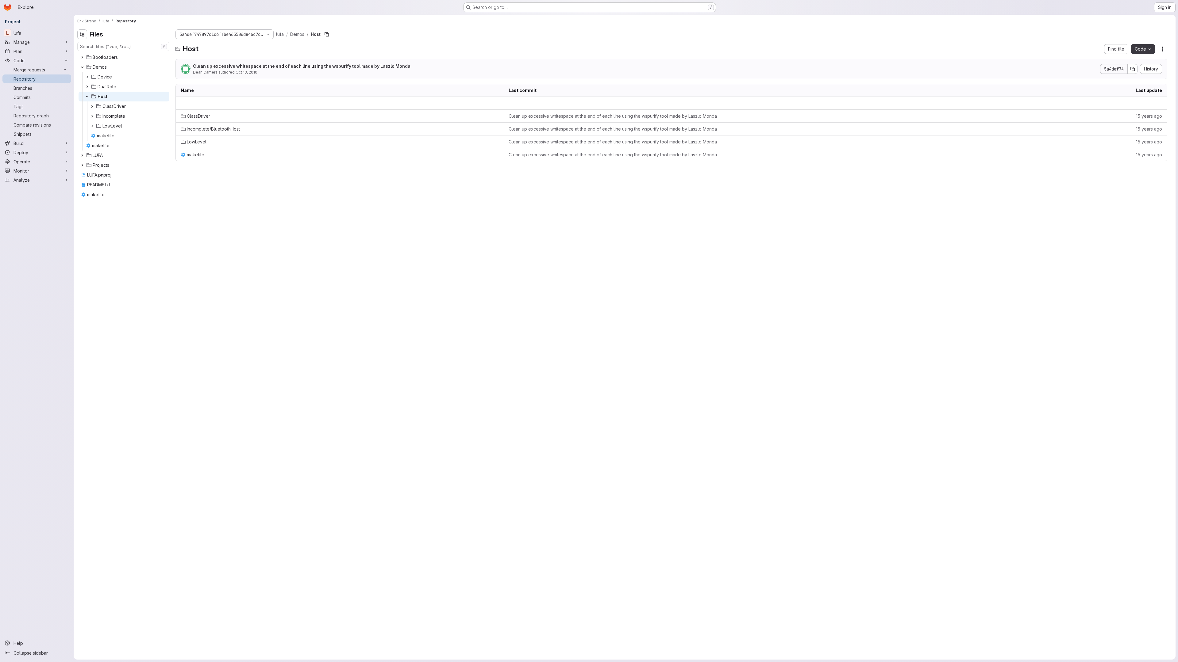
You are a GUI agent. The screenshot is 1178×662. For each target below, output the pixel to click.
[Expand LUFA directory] (82, 155)
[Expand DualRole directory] (87, 86)
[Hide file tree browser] (82, 34)
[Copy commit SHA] (1133, 69)
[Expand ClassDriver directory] (92, 106)
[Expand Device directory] (87, 77)
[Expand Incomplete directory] (92, 116)
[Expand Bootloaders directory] (82, 57)
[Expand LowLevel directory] (92, 126)
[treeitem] (124, 57)
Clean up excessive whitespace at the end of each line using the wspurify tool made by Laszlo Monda (301, 66)
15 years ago (1149, 116)
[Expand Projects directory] (82, 165)
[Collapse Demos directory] (82, 67)
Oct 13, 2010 (246, 72)
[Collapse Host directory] (87, 96)
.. (182, 103)
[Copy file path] (327, 34)
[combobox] (123, 46)
